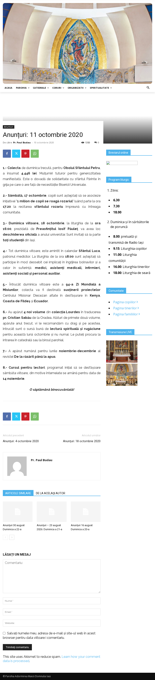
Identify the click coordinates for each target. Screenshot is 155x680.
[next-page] (11, 537)
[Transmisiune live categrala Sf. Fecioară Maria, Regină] (121, 384)
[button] (148, 88)
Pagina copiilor (125, 302)
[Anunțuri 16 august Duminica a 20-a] (86, 512)
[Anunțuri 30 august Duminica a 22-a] (17, 512)
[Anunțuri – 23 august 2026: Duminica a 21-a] (51, 512)
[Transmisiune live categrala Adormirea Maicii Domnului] (121, 361)
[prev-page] (5, 537)
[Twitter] (16, 154)
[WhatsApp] (35, 154)
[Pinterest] (25, 154)
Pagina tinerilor (125, 308)
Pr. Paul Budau (22, 142)
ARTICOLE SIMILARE (18, 493)
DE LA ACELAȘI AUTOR (50, 493)
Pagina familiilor (126, 314)
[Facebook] (7, 154)
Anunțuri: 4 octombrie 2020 (21, 441)
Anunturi (8, 126)
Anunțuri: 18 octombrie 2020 (82, 441)
